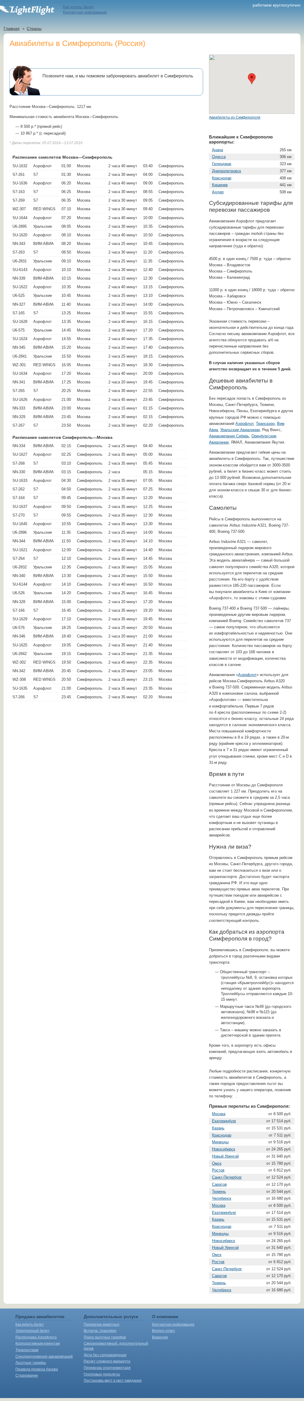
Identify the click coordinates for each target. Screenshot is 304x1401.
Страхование (26, 1375)
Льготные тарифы (30, 1363)
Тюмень (219, 1191)
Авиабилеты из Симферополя (234, 117)
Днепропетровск (226, 171)
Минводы (220, 1142)
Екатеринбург (224, 1121)
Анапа (217, 150)
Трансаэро (265, 423)
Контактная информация (85, 12)
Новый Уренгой (225, 1156)
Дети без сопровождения (105, 1355)
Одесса (219, 156)
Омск (216, 1163)
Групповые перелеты (102, 1374)
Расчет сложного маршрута (107, 1361)
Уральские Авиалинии (240, 430)
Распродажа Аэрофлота (36, 1337)
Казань (218, 1128)
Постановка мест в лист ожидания (113, 1380)
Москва (218, 1114)
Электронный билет (32, 1331)
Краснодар (221, 178)
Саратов (219, 1184)
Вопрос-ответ (163, 1331)
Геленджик (221, 164)
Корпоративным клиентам (37, 1343)
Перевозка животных (101, 1324)
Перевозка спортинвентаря (107, 1368)
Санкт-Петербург (227, 1177)
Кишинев (220, 185)
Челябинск (221, 1198)
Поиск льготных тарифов (105, 1337)
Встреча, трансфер (100, 1331)
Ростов (218, 1170)
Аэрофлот (244, 423)
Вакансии (160, 1337)
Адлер (218, 192)
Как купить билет (78, 7)
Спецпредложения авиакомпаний (44, 1356)
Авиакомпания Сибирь (229, 436)
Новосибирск (223, 1149)
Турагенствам (26, 1350)
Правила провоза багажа (36, 1369)
